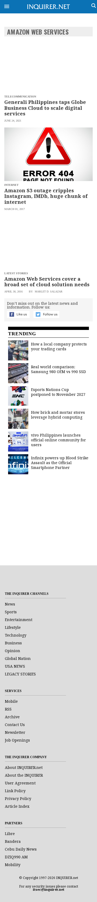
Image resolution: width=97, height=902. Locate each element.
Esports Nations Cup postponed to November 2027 (58, 392)
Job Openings (17, 740)
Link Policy (15, 790)
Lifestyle (13, 627)
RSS (8, 709)
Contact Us (15, 724)
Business (13, 642)
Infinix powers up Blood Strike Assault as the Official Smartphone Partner (59, 462)
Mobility (12, 864)
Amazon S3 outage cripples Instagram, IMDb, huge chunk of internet (46, 196)
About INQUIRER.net (24, 767)
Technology (15, 635)
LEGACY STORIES (20, 673)
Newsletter (15, 732)
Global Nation (18, 658)
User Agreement (20, 783)
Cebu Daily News (21, 849)
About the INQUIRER (24, 775)
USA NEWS (15, 666)
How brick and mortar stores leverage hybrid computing (58, 415)
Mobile (11, 701)
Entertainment (18, 619)
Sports (11, 611)
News (10, 604)
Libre (10, 833)
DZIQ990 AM (16, 856)
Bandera (13, 841)
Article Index (17, 806)
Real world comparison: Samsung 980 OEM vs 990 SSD (58, 369)
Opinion (12, 650)
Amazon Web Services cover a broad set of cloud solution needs (46, 282)
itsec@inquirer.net (48, 889)
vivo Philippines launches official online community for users (58, 440)
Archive (12, 716)
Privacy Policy (18, 798)
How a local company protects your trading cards (59, 346)
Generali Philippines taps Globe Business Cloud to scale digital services (45, 108)
